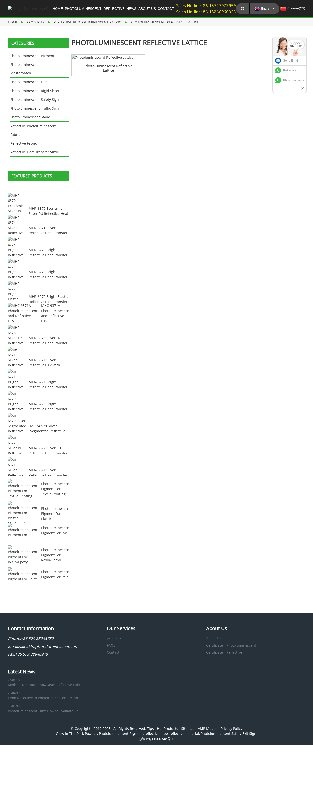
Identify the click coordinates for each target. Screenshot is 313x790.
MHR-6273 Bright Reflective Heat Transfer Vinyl (48, 276)
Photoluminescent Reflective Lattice (164, 22)
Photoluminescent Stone (30, 117)
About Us (147, 9)
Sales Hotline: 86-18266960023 (206, 11)
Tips (150, 728)
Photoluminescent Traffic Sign (34, 108)
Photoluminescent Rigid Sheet (34, 90)
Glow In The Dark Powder (76, 733)
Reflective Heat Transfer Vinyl (34, 152)
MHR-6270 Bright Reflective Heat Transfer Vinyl (48, 409)
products (35, 22)
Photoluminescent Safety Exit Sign (228, 733)
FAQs (111, 645)
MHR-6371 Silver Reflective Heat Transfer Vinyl (48, 475)
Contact (166, 9)
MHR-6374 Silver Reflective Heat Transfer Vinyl (48, 232)
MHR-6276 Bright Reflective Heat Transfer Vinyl (48, 254)
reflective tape (156, 733)
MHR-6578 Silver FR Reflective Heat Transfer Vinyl (48, 343)
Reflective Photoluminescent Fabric (87, 22)
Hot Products (167, 728)
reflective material (184, 733)
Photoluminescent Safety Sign (34, 99)
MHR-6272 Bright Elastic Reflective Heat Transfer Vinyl (48, 301)
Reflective (289, 70)
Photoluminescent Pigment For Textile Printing (56, 488)
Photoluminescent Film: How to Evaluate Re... (44, 711)
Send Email (291, 60)
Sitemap (188, 728)
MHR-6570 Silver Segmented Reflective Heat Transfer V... (47, 431)
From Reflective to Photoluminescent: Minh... (44, 698)
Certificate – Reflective (224, 652)
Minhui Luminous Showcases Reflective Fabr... (45, 684)
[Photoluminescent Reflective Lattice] (108, 57)
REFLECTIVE (113, 9)
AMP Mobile (207, 728)
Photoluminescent (294, 80)
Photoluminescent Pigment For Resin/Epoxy (56, 554)
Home (58, 9)
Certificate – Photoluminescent (231, 645)
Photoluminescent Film (29, 82)
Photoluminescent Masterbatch (25, 68)
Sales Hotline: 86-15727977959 (206, 5)
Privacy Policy (231, 728)
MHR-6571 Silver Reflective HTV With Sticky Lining (44, 365)
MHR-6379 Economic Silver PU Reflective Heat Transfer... (48, 213)
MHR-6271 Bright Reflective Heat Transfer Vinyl (48, 387)
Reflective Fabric (23, 143)
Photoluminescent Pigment (32, 55)
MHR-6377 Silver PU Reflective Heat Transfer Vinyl (48, 453)
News (131, 9)
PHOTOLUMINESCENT (83, 9)
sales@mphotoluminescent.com (48, 646)
